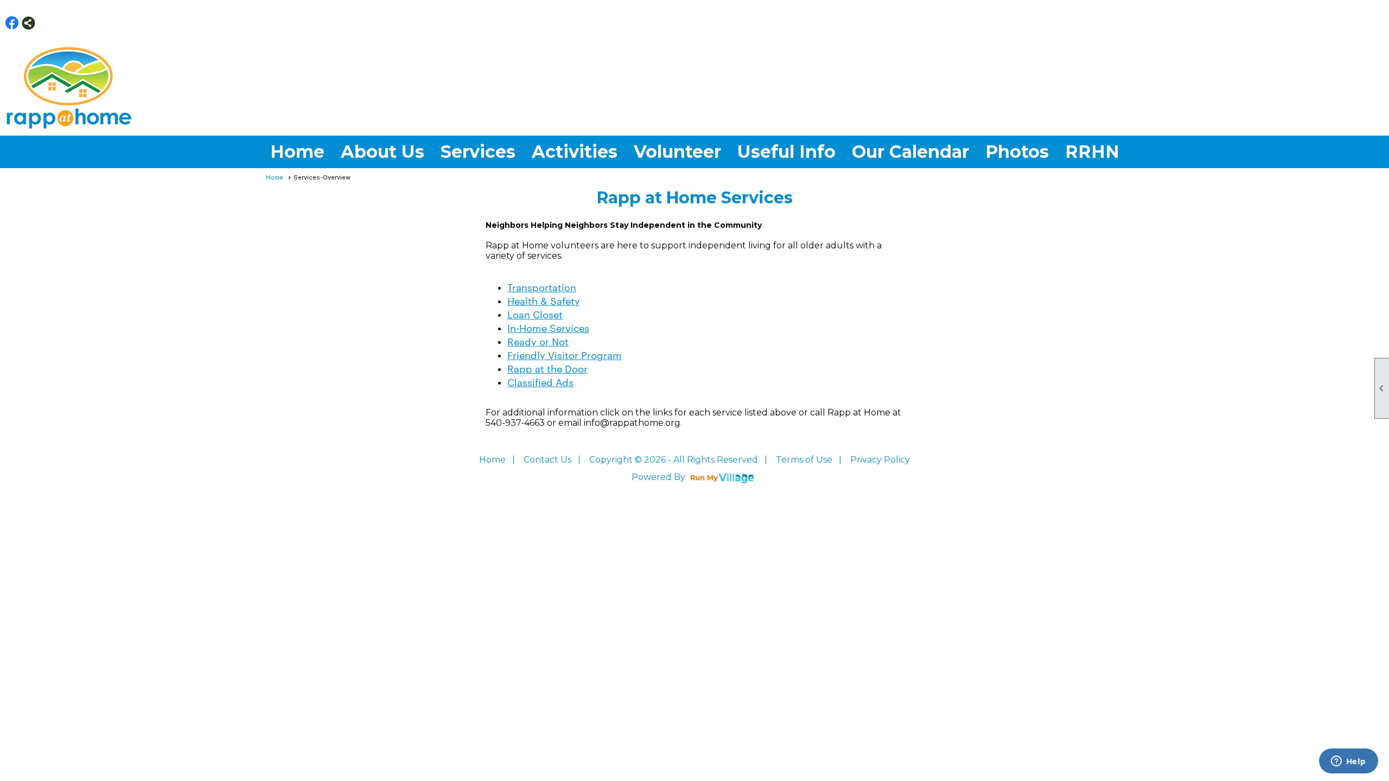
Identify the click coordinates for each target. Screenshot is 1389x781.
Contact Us (547, 459)
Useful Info (786, 151)
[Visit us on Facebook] (12, 23)
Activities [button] (574, 151)
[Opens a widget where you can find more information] (1348, 762)
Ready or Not (538, 341)
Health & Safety (543, 300)
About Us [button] (382, 151)
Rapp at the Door (547, 368)
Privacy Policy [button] (880, 459)
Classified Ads (540, 381)
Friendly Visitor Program (564, 354)
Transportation (541, 286)
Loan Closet (535, 314)
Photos (1017, 151)
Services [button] (478, 151)
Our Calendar (910, 151)
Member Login (1365, 22)
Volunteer (677, 151)
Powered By (659, 477)
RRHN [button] (1092, 151)
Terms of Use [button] (804, 459)
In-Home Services (548, 327)
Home (297, 151)
